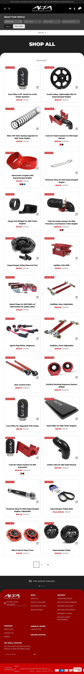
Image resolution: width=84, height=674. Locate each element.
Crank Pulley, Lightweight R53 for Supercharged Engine (61, 95)
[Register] (34, 654)
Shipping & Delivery (65, 606)
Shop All (34, 598)
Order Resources (64, 598)
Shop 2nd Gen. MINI (38, 606)
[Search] (9, 9)
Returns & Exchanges (66, 610)
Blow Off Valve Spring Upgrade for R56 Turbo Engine (22, 137)
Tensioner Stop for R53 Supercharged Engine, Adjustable (22, 510)
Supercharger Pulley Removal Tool (22, 265)
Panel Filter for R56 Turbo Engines (62, 426)
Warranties (24, 669)
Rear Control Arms (22, 385)
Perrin (7, 637)
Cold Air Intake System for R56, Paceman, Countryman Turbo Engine (61, 222)
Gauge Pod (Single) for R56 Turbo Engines (22, 222)
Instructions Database (67, 602)
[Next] (48, 565)
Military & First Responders (63, 618)
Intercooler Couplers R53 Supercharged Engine (22, 177)
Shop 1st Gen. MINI (38, 602)
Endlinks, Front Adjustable (61, 346)
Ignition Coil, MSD (61, 265)
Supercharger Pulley (61, 550)
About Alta (8, 629)
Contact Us (9, 633)
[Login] (74, 8)
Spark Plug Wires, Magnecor (22, 346)
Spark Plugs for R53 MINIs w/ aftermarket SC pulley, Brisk (22, 305)
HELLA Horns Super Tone (22, 550)
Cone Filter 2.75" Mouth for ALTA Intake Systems (22, 95)
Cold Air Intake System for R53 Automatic (22, 466)
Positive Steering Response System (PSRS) (61, 385)
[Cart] (79, 9)
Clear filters (19, 26)
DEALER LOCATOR (38, 635)
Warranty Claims (64, 613)
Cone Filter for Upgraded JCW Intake (22, 426)
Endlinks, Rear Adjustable (61, 304)
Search (8, 26)
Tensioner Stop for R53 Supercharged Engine (61, 181)
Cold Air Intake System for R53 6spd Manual (62, 137)
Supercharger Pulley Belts (61, 509)
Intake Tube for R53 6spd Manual (61, 465)
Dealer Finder (37, 610)
